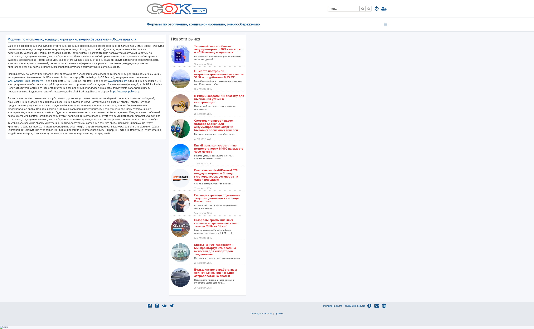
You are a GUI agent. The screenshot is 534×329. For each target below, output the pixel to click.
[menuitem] (377, 9)
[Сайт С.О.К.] (177, 8)
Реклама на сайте (332, 305)
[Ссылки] (386, 24)
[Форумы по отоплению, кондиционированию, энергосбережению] (199, 11)
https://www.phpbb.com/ (124, 91)
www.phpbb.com (117, 80)
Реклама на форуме (354, 305)
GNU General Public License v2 (25, 80)
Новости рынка (185, 39)
